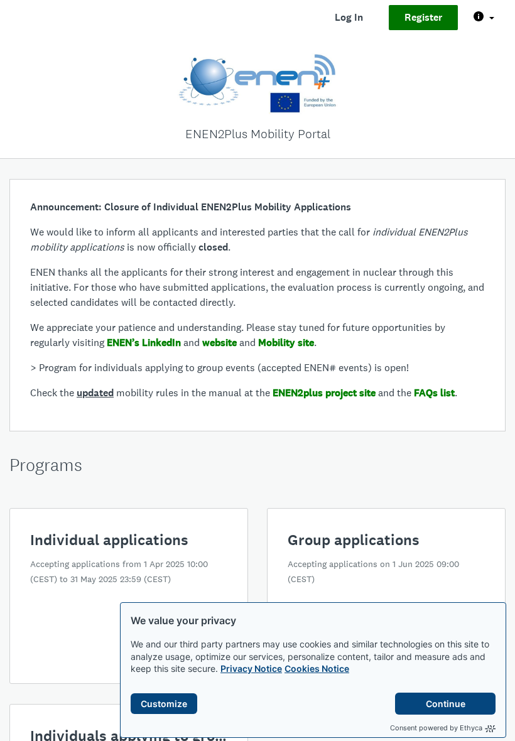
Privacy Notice (251, 668)
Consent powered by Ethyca (436, 727)
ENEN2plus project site (324, 392)
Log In (349, 17)
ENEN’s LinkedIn (144, 342)
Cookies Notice (317, 668)
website (219, 342)
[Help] (484, 17)
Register (423, 17)
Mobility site (286, 342)
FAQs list (434, 392)
